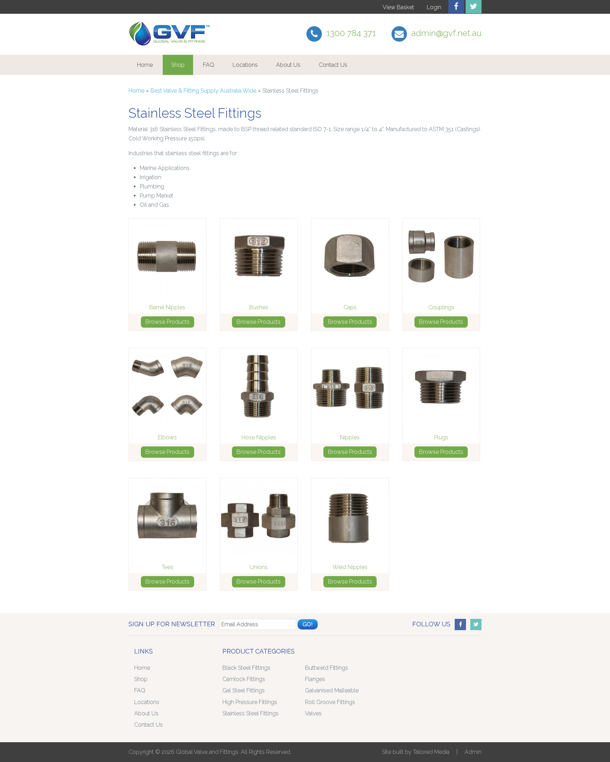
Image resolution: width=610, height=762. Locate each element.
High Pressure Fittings (249, 702)
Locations (245, 64)
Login (434, 7)
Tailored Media (431, 752)
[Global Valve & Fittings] (170, 45)
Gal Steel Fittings (243, 690)
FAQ (208, 64)
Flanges (315, 679)
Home (145, 64)
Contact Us (333, 64)
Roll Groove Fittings (330, 702)
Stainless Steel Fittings (250, 713)
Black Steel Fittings (246, 667)
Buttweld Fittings (326, 667)
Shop (178, 64)
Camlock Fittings (243, 679)
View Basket (398, 7)
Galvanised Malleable (332, 690)
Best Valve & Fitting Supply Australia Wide (203, 90)
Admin (473, 752)
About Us (288, 64)
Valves (313, 713)
